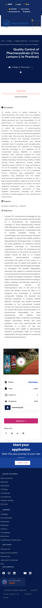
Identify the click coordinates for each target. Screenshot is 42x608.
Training (4, 489)
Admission (5, 485)
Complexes (5, 532)
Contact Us (5, 549)
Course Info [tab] (21, 91)
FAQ (2, 564)
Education (5, 536)
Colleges (9, 41)
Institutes (4, 525)
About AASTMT (7, 478)
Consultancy (6, 497)
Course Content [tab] (21, 97)
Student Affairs (7, 500)
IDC (28, 590)
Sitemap (5, 597)
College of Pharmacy (20, 41)
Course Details (34, 41)
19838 (9, 4)
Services (4, 504)
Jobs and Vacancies (9, 560)
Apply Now (20, 421)
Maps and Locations (9, 552)
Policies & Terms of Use (11, 594)
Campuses (5, 493)
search (27, 12)
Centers (4, 529)
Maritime (4, 482)
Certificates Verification (11, 540)
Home (3, 41)
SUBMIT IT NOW (23, 463)
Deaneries (5, 521)
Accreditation (6, 518)
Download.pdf (17, 407)
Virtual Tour (5, 556)
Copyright (28, 594)
